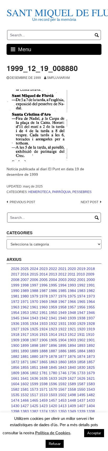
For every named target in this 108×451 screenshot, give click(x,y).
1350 (62, 411)
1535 (15, 395)
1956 (81, 307)
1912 (72, 334)
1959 (53, 307)
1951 (43, 313)
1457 (53, 400)
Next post (89, 202)
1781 (43, 373)
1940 (62, 318)
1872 (15, 362)
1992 (81, 285)
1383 (24, 411)
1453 (62, 400)
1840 (72, 367)
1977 (53, 296)
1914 (53, 334)
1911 (81, 334)
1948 (72, 313)
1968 (53, 302)
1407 (81, 406)
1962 (24, 307)
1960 (43, 307)
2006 (34, 280)
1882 (15, 356)
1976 (62, 296)
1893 (81, 345)
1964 (91, 302)
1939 (72, 318)
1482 (91, 395)
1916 (34, 334)
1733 (81, 373)
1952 (34, 313)
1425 (34, 406)
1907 (34, 340)
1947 (81, 313)
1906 (43, 340)
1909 (15, 340)
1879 (43, 356)
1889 (34, 351)
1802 (34, 373)
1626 (81, 378)
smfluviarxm (58, 78)
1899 (24, 345)
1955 (91, 307)
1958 (62, 307)
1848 (43, 367)
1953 (24, 313)
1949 (62, 313)
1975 (72, 296)
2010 (81, 274)
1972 (15, 302)
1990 (15, 291)
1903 (72, 340)
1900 (15, 345)
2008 (15, 280)
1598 (43, 384)
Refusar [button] (55, 444)
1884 (81, 351)
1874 (81, 356)
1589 (72, 384)
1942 (43, 318)
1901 (91, 340)
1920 (81, 329)
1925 (34, 329)
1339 (81, 411)
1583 (91, 384)
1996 (43, 285)
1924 (43, 329)
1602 (24, 384)
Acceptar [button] (94, 433)
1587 (81, 384)
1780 (53, 373)
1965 (81, 302)
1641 (24, 378)
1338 (91, 411)
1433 (91, 400)
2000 (91, 280)
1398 (15, 411)
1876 (72, 356)
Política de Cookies (52, 433)
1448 (72, 400)
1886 (62, 351)
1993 (72, 285)
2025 (24, 269)
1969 (43, 302)
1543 (91, 389)
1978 (43, 296)
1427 (24, 406)
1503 (53, 395)
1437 (81, 400)
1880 (34, 356)
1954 (15, 313)
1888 (43, 351)
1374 (43, 411)
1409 (72, 406)
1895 (62, 345)
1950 (53, 313)
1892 (91, 345)
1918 (15, 334)
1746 (62, 373)
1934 (34, 323)
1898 (34, 345)
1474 (15, 400)
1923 (53, 329)
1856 (15, 367)
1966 (72, 302)
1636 (34, 378)
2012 (62, 274)
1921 (72, 329)
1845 (53, 367)
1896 (53, 345)
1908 (24, 340)
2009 (90, 274)
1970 (34, 302)
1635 (43, 378)
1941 (53, 318)
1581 (24, 389)
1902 (81, 340)
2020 (72, 269)
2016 (24, 274)
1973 (91, 296)
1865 (43, 362)
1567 (62, 389)
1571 (43, 389)
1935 (24, 323)
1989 (24, 291)
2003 (62, 280)
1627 (72, 378)
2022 (53, 269)
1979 (34, 296)
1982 (91, 291)
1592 (62, 384)
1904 (62, 340)
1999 (15, 285)
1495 (81, 395)
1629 (62, 378)
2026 (15, 269)
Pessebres (81, 192)
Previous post (22, 202)
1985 (62, 291)
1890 (24, 351)
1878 (53, 356)
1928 (91, 323)
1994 (62, 285)
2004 (53, 280)
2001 (81, 280)
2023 (43, 269)
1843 (62, 367)
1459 (43, 400)
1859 (72, 362)
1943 (34, 318)
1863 (53, 362)
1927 (15, 329)
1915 (43, 334)
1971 (24, 302)
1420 (53, 406)
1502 (62, 395)
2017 (15, 274)
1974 (81, 296)
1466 (24, 400)
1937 (91, 318)
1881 (24, 356)
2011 (71, 274)
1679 (91, 373)
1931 (62, 323)
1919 (91, 329)
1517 (34, 395)
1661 (15, 378)
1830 (81, 367)
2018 (91, 269)
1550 (81, 389)
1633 (53, 378)
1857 (91, 362)
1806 (24, 373)
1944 (24, 318)
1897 (43, 345)
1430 (15, 406)
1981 (15, 296)
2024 (34, 269)
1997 (34, 285)
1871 (24, 362)
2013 (53, 274)
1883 (91, 351)
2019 (81, 269)
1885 (72, 351)
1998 (24, 285)
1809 (15, 373)
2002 (72, 280)
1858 (81, 362)
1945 (15, 318)
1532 (24, 395)
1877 (62, 356)
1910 (90, 334)
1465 (34, 400)
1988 (34, 291)
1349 (72, 411)
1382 (34, 411)
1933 (43, 323)
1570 (53, 389)
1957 (72, 307)
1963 (15, 307)
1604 (15, 384)
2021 (62, 269)
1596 (53, 384)
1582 (15, 389)
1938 (81, 318)
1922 (62, 329)
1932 (53, 323)
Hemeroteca (39, 192)
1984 (72, 291)
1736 (72, 373)
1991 (91, 285)
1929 (81, 323)
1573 (34, 389)
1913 (62, 334)
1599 (34, 384)
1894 (72, 345)
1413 (62, 406)
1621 (91, 378)
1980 (24, 296)
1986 (53, 291)
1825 (91, 367)
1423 (43, 406)
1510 (43, 395)
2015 (34, 274)
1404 (91, 406)
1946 (91, 313)
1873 (91, 356)
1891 (15, 351)
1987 (43, 291)
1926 (24, 329)
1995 (53, 285)
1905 (53, 340)
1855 (24, 367)
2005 (43, 280)
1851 (34, 367)
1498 (72, 395)
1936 (15, 323)
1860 (62, 362)
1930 (72, 323)
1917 (24, 334)
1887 (53, 351)
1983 (81, 291)
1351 (53, 411)
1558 (72, 389)
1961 (34, 307)
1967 (62, 302)
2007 (24, 280)
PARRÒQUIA (61, 192)
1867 (34, 362)
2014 (43, 274)
